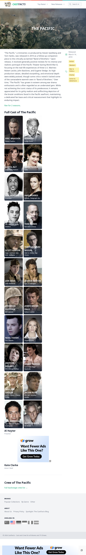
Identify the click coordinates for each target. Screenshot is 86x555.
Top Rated (42, 4)
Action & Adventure (73, 80)
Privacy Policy (18, 511)
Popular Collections (12, 502)
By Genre (25, 502)
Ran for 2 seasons (12, 105)
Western (72, 65)
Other (32, 502)
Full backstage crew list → (16, 487)
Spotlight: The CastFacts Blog (37, 511)
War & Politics (71, 70)
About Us (8, 511)
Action (71, 61)
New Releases (56, 4)
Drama (71, 75)
